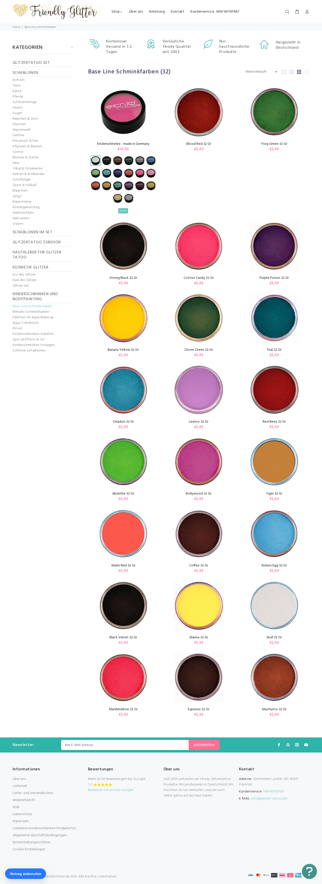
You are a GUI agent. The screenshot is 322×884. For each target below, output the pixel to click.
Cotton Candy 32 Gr (199, 278)
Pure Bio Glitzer (24, 280)
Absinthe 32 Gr (123, 494)
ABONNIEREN (204, 745)
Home (16, 27)
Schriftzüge (22, 180)
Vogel (17, 113)
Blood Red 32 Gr (198, 144)
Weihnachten (23, 213)
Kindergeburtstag (26, 207)
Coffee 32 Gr (198, 565)
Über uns (19, 779)
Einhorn (19, 80)
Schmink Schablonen (29, 350)
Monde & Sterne (26, 157)
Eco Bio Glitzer (24, 275)
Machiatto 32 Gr (274, 709)
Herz (16, 163)
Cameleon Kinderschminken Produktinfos (44, 828)
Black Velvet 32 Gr (123, 637)
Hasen (17, 108)
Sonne (18, 152)
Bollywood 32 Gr (198, 494)
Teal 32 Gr (274, 350)
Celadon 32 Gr (123, 422)
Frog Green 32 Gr (274, 144)
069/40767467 (273, 791)
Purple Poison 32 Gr (274, 278)
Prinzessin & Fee (25, 141)
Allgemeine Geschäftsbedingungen (40, 835)
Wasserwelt (22, 130)
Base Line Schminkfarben (32, 306)
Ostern (18, 224)
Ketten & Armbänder (29, 174)
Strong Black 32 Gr (123, 278)
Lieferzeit (20, 786)
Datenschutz (22, 814)
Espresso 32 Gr (198, 709)
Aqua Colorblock (26, 323)
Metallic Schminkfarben (31, 312)
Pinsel (17, 328)
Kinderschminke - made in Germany (123, 144)
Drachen (19, 124)
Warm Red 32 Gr (123, 565)
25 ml (123, 210)
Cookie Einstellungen (29, 849)
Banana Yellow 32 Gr (123, 350)
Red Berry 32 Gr (274, 422)
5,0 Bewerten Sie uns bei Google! (111, 787)
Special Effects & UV (29, 339)
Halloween (21, 218)
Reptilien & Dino (25, 119)
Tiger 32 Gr (274, 494)
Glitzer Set (21, 286)
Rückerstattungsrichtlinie (31, 842)
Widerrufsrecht (24, 800)
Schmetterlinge (25, 102)
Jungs (17, 196)
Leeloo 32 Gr (198, 422)
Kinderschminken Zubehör (33, 334)
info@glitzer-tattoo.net (269, 799)
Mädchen (20, 191)
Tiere (16, 86)
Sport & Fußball (24, 185)
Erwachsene (22, 202)
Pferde (18, 97)
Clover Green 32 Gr (198, 350)
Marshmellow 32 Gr (123, 709)
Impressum (21, 821)
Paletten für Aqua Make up (33, 317)
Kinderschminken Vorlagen (34, 345)
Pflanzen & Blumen (27, 146)
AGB (16, 807)
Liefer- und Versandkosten (33, 793)
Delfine (18, 135)
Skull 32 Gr (274, 637)
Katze (17, 91)
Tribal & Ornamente (28, 168)
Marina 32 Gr (198, 637)
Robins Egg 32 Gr (274, 565)
